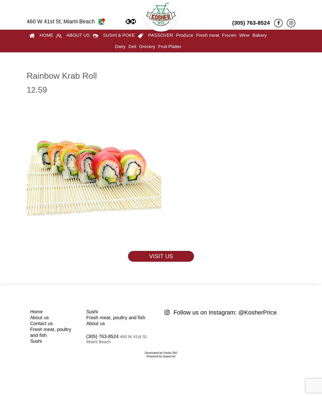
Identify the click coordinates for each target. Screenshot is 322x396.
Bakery (259, 35)
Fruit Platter (169, 46)
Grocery (147, 46)
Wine (244, 35)
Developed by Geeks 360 (161, 353)
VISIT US (161, 256)
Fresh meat (207, 35)
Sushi (36, 341)
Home (36, 311)
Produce (184, 35)
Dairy (120, 46)
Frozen (229, 35)
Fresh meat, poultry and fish (115, 317)
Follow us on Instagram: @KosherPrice (224, 312)
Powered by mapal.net (161, 356)
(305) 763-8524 (251, 23)
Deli (132, 46)
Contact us (41, 323)
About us (39, 317)
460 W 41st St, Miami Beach (61, 21)
